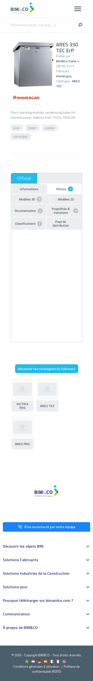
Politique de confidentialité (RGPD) (56, 669)
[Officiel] (24, 178)
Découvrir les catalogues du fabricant (46, 368)
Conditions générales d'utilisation (36, 666)
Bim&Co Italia (66, 60)
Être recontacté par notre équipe (50, 526)
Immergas (64, 75)
